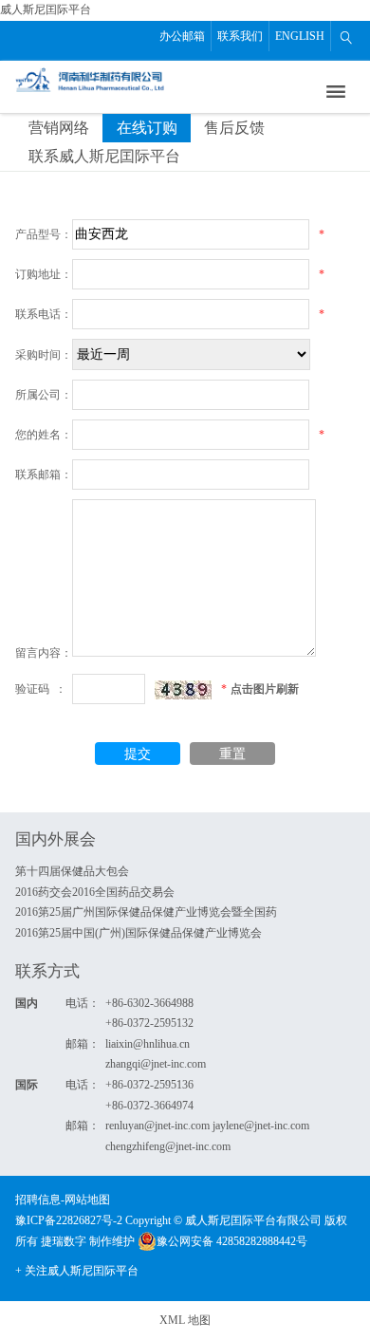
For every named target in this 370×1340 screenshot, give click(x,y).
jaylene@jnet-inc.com (261, 1125)
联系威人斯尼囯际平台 (104, 156)
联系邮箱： (43, 474)
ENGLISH (299, 36)
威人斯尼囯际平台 (45, 9)
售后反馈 (234, 128)
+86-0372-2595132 (149, 1023)
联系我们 (240, 36)
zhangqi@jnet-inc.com (155, 1063)
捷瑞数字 (63, 1241)
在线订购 (147, 128)
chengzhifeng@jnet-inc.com (168, 1146)
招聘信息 (38, 1199)
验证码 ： (40, 689)
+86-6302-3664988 (149, 1003)
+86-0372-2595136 (149, 1084)
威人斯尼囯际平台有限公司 (253, 1220)
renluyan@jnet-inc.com (157, 1125)
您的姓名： (43, 434)
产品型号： (43, 234)
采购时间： (43, 355)
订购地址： (43, 274)
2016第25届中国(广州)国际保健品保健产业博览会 (138, 933)
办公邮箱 (182, 36)
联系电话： (43, 314)
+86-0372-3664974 (149, 1105)
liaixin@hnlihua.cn (147, 1044)
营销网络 (58, 128)
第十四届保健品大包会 (72, 871)
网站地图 (87, 1199)
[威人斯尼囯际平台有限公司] (91, 77)
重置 (232, 754)
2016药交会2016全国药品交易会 (95, 892)
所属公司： (43, 394)
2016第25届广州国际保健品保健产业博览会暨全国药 (146, 912)
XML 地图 (185, 1320)
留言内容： (43, 653)
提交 (137, 754)
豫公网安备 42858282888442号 (232, 1241)
